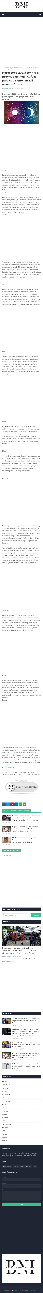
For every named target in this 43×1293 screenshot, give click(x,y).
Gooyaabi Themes (35, 1290)
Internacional (7, 1124)
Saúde (5, 1134)
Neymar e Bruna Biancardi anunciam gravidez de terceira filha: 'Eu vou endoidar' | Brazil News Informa (25, 829)
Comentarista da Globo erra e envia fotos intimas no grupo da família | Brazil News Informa (26, 1044)
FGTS (4, 1104)
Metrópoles (11, 767)
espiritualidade (7, 1101)
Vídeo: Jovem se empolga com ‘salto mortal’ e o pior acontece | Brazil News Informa (26, 1066)
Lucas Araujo (8, 88)
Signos (5, 1137)
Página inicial (6, 67)
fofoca (5, 1114)
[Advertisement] (21, 41)
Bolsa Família (7, 1085)
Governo (5, 1117)
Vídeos (5, 1140)
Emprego (5, 1098)
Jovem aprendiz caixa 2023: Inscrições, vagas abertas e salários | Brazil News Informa (26, 1021)
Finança (5, 1108)
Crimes (5, 1091)
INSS (4, 1121)
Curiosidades (6, 1094)
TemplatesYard (17, 1290)
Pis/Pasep (5, 1127)
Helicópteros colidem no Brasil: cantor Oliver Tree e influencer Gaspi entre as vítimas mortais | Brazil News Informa (26, 818)
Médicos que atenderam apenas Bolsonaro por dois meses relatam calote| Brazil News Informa (24, 840)
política (5, 1131)
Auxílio (5, 1081)
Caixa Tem (6, 1088)
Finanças (5, 1111)
